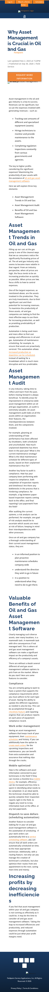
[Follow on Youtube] (32, 960)
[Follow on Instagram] (21, 960)
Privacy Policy (16, 988)
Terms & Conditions (30, 988)
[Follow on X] (26, 960)
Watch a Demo (24, 2)
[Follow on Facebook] (16, 960)
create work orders (17, 745)
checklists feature (17, 712)
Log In (10, 2)
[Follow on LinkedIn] (24, 966)
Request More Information (24, 77)
